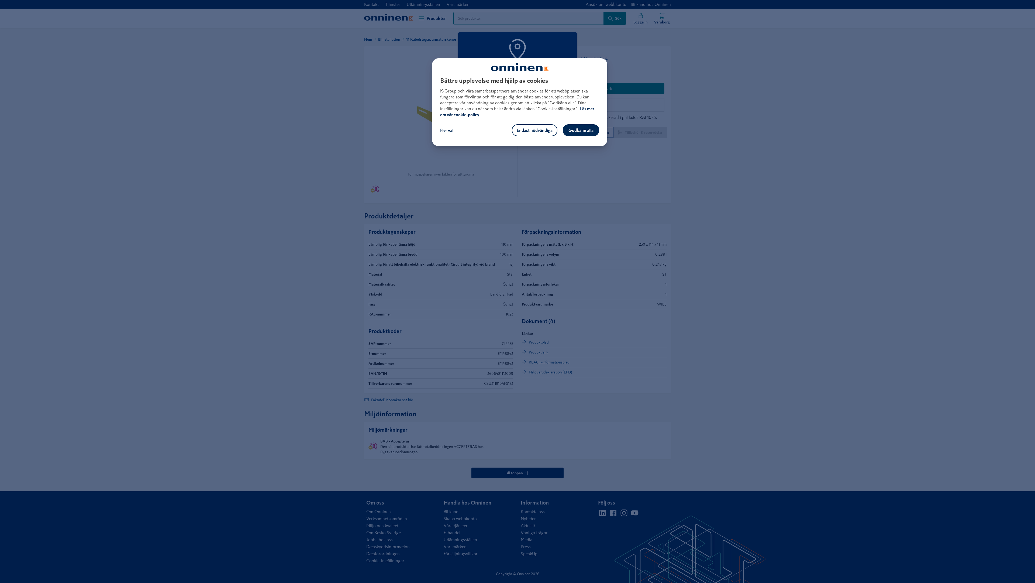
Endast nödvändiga (535, 130)
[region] (519, 102)
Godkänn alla (581, 130)
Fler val (446, 130)
